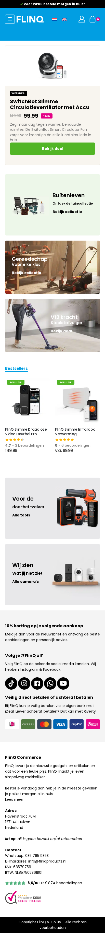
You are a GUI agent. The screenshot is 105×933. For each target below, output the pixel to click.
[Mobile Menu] (10, 19)
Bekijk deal (52, 148)
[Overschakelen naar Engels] (64, 19)
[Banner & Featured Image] (52, 204)
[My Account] (81, 19)
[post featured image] (27, 400)
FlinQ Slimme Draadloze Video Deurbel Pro (26, 432)
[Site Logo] (30, 19)
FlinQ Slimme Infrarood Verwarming (75, 432)
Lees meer (14, 799)
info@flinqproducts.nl (47, 861)
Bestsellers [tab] (16, 369)
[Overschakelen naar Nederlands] (54, 19)
